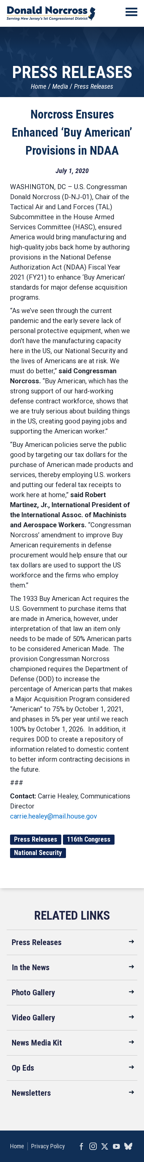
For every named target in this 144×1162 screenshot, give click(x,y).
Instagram (93, 1146)
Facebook (81, 1146)
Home (38, 86)
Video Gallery (33, 1017)
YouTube (116, 1146)
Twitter (105, 1146)
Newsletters (31, 1093)
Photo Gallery (33, 992)
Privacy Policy (48, 1146)
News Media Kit (37, 1043)
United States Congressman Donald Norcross (51, 13)
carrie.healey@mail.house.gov (53, 816)
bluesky (128, 1146)
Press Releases (93, 86)
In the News (31, 967)
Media (60, 86)
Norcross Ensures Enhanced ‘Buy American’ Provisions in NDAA (72, 132)
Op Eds (23, 1068)
